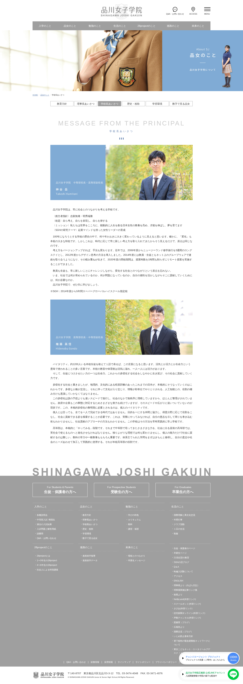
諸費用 (40, 533)
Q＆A (176, 567)
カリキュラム (134, 519)
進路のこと (173, 25)
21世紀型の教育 (181, 557)
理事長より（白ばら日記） (186, 585)
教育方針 (62, 103)
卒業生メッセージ (136, 560)
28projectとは (43, 556)
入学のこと (45, 25)
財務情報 (95, 662)
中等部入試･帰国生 (46, 519)
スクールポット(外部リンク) (187, 604)
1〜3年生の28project (47, 560)
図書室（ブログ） (182, 622)
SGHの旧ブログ (181, 562)
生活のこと (119, 25)
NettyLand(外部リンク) (185, 599)
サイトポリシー (143, 662)
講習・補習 (133, 529)
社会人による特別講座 (47, 569)
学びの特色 (133, 515)
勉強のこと (95, 25)
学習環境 (157, 103)
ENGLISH (178, 581)
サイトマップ (124, 662)
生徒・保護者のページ (184, 548)
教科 (130, 524)
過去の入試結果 (44, 524)
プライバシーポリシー (166, 662)
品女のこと (70, 25)
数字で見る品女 (181, 103)
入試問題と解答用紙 (46, 529)
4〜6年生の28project (47, 565)
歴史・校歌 (133, 103)
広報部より (179, 627)
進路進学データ (90, 560)
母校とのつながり (136, 556)
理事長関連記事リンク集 (185, 590)
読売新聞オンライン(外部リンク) (189, 613)
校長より (178, 594)
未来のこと (198, 25)
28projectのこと (146, 25)
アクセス (178, 576)
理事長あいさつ (85, 103)
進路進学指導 (89, 556)
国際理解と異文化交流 (184, 515)
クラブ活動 (179, 524)
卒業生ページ (180, 553)
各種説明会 (42, 515)
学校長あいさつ (109, 103)
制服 (176, 533)
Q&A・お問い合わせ (46, 538)
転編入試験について (183, 571)
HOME (35, 95)
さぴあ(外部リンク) (183, 608)
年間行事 (178, 519)
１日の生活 (179, 529)
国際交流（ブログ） (183, 631)
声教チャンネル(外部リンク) (187, 618)
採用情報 (108, 662)
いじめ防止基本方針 (183, 636)
